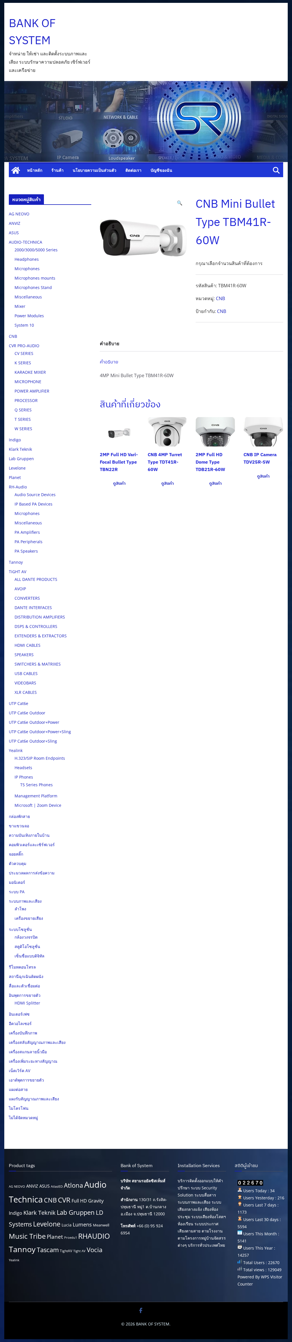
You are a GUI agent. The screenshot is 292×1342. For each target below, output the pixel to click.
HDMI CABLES (27, 645)
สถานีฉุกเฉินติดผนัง (26, 976)
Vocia (94, 1249)
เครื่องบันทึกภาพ (23, 1033)
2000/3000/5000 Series (36, 249)
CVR (64, 1199)
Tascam (48, 1249)
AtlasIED (57, 1187)
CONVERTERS (27, 598)
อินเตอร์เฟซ (19, 1014)
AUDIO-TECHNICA (25, 242)
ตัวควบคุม (17, 863)
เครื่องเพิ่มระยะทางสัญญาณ (33, 1061)
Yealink (16, 750)
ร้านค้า (57, 170)
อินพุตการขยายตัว (24, 995)
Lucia (67, 1225)
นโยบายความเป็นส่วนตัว (94, 170)
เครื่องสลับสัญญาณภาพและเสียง (37, 1042)
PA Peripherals (28, 541)
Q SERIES (23, 410)
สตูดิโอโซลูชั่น (27, 946)
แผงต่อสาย (18, 1089)
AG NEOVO (19, 214)
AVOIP (20, 588)
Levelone (17, 468)
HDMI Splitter (27, 1003)
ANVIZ (14, 223)
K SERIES (23, 362)
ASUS (14, 232)
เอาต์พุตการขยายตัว (26, 1080)
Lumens (82, 1224)
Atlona (73, 1185)
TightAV (66, 1250)
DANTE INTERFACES (33, 607)
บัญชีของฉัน (161, 170)
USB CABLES (26, 673)
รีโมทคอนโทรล (22, 967)
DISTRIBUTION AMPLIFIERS (40, 617)
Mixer (20, 306)
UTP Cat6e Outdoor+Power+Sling (40, 731)
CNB (220, 298)
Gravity (96, 1200)
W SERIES (23, 428)
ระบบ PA (17, 891)
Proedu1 (70, 1238)
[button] (179, 203)
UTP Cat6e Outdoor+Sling (33, 741)
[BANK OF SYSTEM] (16, 170)
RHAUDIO (94, 1236)
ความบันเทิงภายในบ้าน (29, 835)
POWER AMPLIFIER (32, 391)
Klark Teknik (20, 449)
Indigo (15, 439)
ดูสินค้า (119, 483)
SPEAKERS (24, 654)
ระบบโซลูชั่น (20, 929)
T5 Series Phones (36, 784)
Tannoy (16, 562)
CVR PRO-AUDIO (24, 345)
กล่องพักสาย (19, 816)
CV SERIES (24, 353)
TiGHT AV (17, 571)
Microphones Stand (33, 287)
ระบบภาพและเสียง (25, 901)
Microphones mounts (35, 278)
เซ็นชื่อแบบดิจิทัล (29, 956)
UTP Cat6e (18, 703)
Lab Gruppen (21, 458)
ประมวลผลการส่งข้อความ (31, 873)
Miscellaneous (28, 297)
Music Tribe (27, 1236)
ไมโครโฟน (19, 1108)
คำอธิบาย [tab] (109, 343)
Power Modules (29, 315)
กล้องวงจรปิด (26, 937)
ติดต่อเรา (133, 170)
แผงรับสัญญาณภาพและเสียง (34, 1099)
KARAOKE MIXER (30, 372)
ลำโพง (20, 908)
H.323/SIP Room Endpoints (40, 758)
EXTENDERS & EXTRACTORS (41, 635)
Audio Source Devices (35, 494)
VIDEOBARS (25, 683)
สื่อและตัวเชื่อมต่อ (24, 986)
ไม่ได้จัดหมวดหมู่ (23, 1117)
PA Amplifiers (27, 532)
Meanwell (101, 1225)
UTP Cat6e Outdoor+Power (34, 722)
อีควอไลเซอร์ (20, 1023)
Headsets (23, 767)
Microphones (27, 268)
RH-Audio (18, 487)
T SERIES (23, 419)
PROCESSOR (26, 400)
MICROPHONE (28, 381)
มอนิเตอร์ (17, 882)
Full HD (79, 1201)
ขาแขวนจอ (19, 825)
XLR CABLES (26, 692)
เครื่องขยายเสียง (29, 918)
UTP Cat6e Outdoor (27, 713)
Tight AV (79, 1251)
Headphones (27, 259)
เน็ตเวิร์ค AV (19, 1070)
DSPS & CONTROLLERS (36, 626)
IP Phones (24, 777)
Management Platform (36, 796)
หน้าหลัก (34, 170)
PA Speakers (26, 551)
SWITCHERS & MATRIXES (38, 664)
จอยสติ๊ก (16, 854)
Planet (15, 477)
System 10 (24, 325)
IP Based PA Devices (33, 504)
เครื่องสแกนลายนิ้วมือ (28, 1051)
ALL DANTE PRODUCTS (36, 579)
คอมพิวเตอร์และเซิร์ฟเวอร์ (32, 844)
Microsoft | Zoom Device (38, 805)
